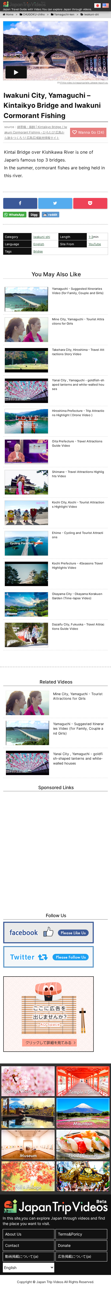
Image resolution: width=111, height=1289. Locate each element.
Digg (34, 215)
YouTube (95, 244)
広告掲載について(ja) (74, 1256)
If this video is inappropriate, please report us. (84, 82)
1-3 (91, 237)
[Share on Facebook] (20, 203)
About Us (13, 1234)
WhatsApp (16, 215)
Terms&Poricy (70, 1234)
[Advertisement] (55, 849)
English (38, 244)
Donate (64, 1245)
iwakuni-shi (41, 237)
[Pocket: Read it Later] (90, 203)
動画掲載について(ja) (22, 1256)
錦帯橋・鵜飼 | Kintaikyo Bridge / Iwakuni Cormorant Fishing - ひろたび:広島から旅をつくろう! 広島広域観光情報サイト (35, 132)
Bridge (38, 251)
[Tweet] (55, 203)
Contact (12, 1245)
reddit (52, 215)
